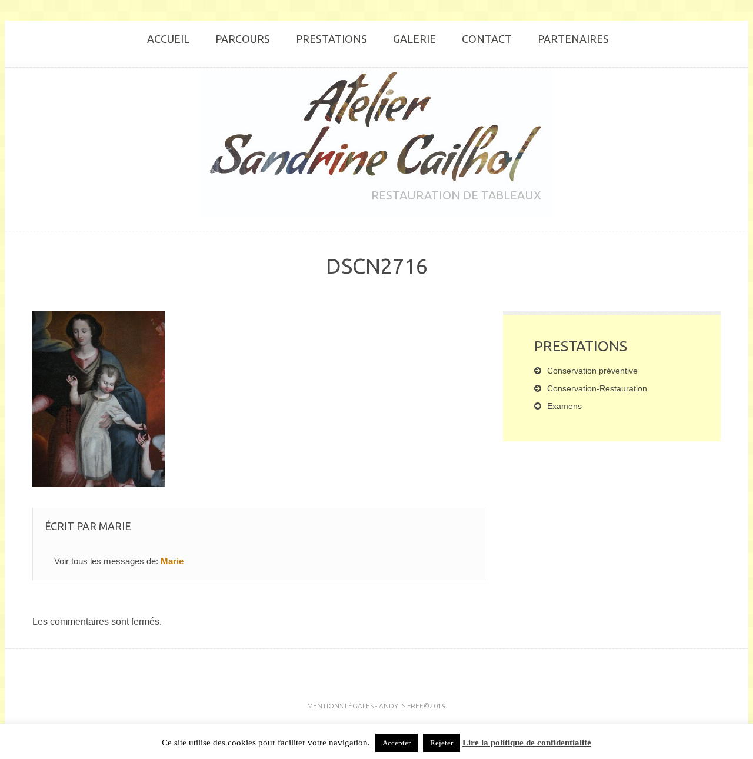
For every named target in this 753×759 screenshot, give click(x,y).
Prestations (331, 39)
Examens (564, 406)
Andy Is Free (401, 706)
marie (115, 526)
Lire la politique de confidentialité (526, 742)
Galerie (414, 39)
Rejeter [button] (441, 742)
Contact (487, 39)
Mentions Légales (340, 706)
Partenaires (573, 39)
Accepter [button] (396, 742)
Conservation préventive (592, 370)
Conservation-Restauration (597, 388)
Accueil (168, 39)
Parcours (242, 39)
